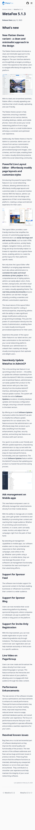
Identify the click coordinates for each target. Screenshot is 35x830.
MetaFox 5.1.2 (10, 793)
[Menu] (31, 3)
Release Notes (7, 9)
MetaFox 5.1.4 (25, 793)
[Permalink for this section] (20, 28)
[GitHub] (27, 3)
